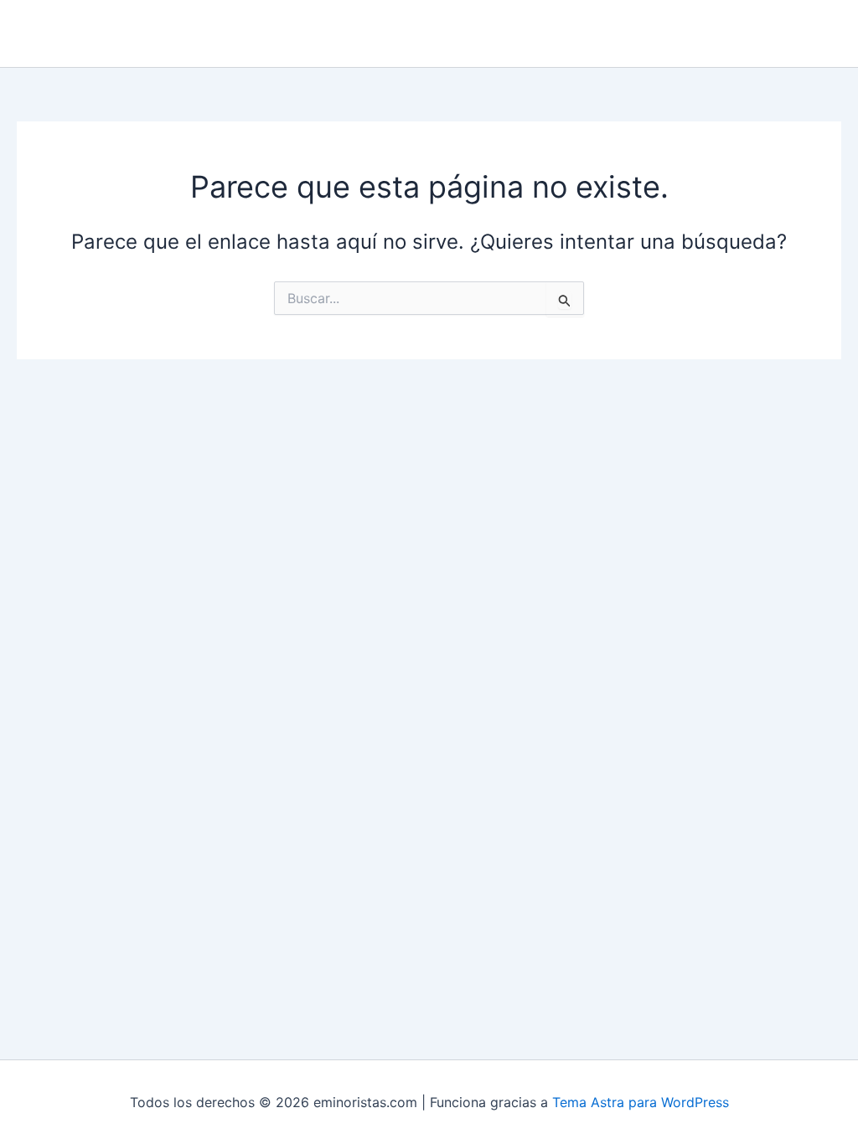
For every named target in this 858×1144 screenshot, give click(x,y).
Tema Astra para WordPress (640, 1102)
